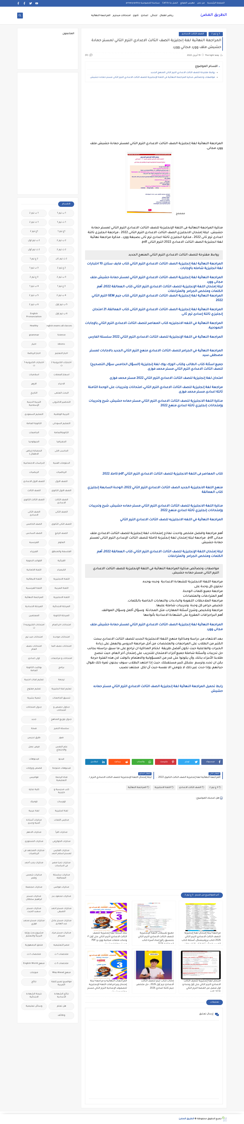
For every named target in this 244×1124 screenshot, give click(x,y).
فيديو (61, 759)
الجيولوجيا (34, 442)
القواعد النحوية (34, 561)
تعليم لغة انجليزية (61, 689)
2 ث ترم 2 (61, 250)
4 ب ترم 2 (61, 295)
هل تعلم (61, 1006)
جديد (33, 719)
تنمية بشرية (34, 698)
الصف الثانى (61, 512)
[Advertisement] (154, 111)
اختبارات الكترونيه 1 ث (34, 364)
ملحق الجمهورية (34, 945)
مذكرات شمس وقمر (34, 876)
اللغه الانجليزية (61, 597)
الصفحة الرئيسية (216, 3)
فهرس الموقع (187, 3)
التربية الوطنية (61, 414)
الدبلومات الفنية (61, 463)
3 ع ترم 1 (61, 286)
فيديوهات (34, 759)
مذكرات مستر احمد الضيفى (61, 910)
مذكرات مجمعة (34, 887)
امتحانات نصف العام (34, 648)
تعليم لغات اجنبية (34, 680)
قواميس (34, 777)
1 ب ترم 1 (61, 213)
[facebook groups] (18, 3)
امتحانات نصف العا (61, 646)
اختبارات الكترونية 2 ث (61, 364)
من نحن (201, 3)
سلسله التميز (61, 728)
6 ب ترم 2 (34, 304)
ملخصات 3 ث (61, 963)
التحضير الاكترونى (61, 402)
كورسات (61, 802)
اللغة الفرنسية (34, 588)
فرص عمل (34, 747)
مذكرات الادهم (33, 832)
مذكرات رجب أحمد (34, 863)
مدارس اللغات (61, 820)
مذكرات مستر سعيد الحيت (34, 910)
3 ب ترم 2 (61, 277)
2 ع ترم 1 (34, 259)
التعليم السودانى (61, 423)
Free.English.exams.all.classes (60, 326)
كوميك (34, 802)
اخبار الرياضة (34, 353)
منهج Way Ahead (61, 972)
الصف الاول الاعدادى (34, 481)
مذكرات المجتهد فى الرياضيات (34, 852)
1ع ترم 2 (34, 231)
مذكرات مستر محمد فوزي (34, 922)
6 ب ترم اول (61, 314)
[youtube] (36, 3)
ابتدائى (153, 15)
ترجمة (61, 680)
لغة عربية (34, 811)
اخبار (34, 344)
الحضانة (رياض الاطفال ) (34, 452)
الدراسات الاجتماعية (34, 463)
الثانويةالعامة (61, 433)
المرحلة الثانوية (61, 616)
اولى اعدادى (34, 658)
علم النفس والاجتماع (61, 748)
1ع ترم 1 (61, 231)
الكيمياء (61, 570)
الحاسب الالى (61, 451)
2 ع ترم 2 (61, 268)
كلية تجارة (34, 789)
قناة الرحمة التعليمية (61, 779)
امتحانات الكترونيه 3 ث (33, 626)
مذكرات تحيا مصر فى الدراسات (61, 864)
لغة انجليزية (61, 811)
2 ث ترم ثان (61, 259)
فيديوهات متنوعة (61, 768)
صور (61, 738)
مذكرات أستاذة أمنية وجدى (34, 822)
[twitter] (30, 3)
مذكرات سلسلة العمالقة (61, 876)
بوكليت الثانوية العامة (34, 669)
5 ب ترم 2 (34, 295)
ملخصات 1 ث (61, 954)
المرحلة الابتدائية (61, 606)
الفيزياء (34, 552)
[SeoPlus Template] (224, 1119)
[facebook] (24, 3)
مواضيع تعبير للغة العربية (61, 983)
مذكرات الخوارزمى (61, 841)
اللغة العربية (61, 588)
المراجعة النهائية (100, 15)
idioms (61, 344)
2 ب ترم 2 (61, 240)
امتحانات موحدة (61, 637)
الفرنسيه (34, 542)
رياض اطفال (166, 15)
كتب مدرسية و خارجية (61, 791)
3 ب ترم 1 (34, 268)
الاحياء (61, 384)
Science (61, 335)
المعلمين (34, 616)
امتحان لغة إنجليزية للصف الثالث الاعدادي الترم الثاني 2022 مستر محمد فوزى (166, 378)
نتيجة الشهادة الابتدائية (34, 995)
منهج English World (34, 963)
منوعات (34, 972)
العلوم (61, 542)
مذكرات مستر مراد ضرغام (61, 934)
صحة (34, 728)
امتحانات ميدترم (122, 15)
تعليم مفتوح (34, 689)
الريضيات (34, 472)
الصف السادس (34, 533)
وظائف (61, 1015)
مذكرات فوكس (61, 887)
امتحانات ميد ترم (34, 637)
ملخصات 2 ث (34, 954)
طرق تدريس (33, 738)
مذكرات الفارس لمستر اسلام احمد (61, 852)
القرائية (61, 561)
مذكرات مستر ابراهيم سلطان (34, 898)
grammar (34, 335)
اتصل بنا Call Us (170, 3)
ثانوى (136, 15)
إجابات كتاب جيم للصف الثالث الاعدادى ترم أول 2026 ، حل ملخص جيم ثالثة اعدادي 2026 (155, 985)
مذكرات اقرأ (61, 832)
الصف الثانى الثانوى (61, 524)
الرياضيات (61, 472)
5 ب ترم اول (61, 304)
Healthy (34, 326)
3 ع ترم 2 (215, 34)
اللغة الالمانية (33, 570)
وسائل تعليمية (34, 1006)
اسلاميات (34, 375)
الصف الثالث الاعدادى (193, 34)
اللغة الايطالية (34, 579)
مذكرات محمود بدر (61, 896)
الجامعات (34, 433)
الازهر (34, 384)
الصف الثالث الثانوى (34, 500)
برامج (61, 667)
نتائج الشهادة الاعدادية (61, 995)
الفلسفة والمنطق (61, 552)
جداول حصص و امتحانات (61, 709)
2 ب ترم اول (34, 240)
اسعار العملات (61, 375)
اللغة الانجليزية (163, 787)
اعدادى (144, 15)
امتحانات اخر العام (61, 625)
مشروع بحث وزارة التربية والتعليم (34, 934)
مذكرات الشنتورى (34, 841)
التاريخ (34, 393)
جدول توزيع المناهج (61, 719)
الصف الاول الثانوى (61, 491)
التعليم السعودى (34, 414)
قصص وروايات (34, 768)
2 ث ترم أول (34, 250)
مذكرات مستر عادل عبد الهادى (61, 922)
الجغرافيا (61, 442)
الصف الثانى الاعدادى (34, 513)
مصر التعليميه (61, 945)
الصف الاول (61, 481)
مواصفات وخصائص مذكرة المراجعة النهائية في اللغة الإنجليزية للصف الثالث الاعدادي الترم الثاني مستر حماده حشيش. (152, 77)
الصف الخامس (34, 524)
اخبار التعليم (61, 353)
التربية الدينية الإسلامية (34, 404)
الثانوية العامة (34, 423)
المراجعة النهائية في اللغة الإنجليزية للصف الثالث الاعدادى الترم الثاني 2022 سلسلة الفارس (155, 337)
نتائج (33, 982)
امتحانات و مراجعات (61, 658)
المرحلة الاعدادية (34, 606)
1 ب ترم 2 (34, 213)
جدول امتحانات (34, 707)
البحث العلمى (61, 393)
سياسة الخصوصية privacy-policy (143, 3)
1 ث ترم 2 (34, 222)
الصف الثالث (34, 491)
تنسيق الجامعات (61, 698)
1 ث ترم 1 (61, 222)
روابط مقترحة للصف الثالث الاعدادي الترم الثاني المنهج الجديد (182, 72)
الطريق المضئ (213, 15)
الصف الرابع (61, 533)
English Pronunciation (34, 315)
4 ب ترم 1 (34, 286)
